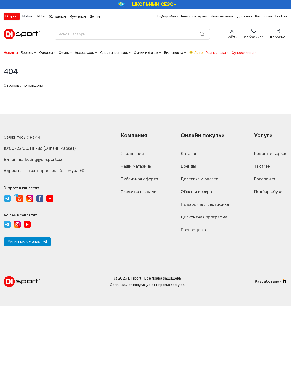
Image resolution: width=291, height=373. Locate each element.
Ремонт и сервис (194, 16)
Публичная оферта (139, 179)
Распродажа (216, 52)
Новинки (11, 52)
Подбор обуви (167, 16)
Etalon (27, 16)
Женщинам (57, 17)
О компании (132, 153)
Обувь (64, 52)
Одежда (46, 52)
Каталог (189, 153)
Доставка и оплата (199, 179)
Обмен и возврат (197, 191)
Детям (95, 17)
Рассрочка (263, 16)
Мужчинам (78, 17)
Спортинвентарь (114, 52)
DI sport (11, 16)
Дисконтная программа (204, 217)
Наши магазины (222, 16)
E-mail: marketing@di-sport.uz (33, 159)
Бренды (26, 52)
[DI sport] (22, 34)
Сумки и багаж (146, 52)
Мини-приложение (23, 241)
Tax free (281, 16)
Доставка (244, 16)
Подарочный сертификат (206, 204)
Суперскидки (243, 52)
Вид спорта (173, 52)
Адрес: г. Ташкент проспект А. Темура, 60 (44, 170)
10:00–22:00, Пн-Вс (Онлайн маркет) (40, 148)
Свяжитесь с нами (22, 137)
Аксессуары (84, 52)
